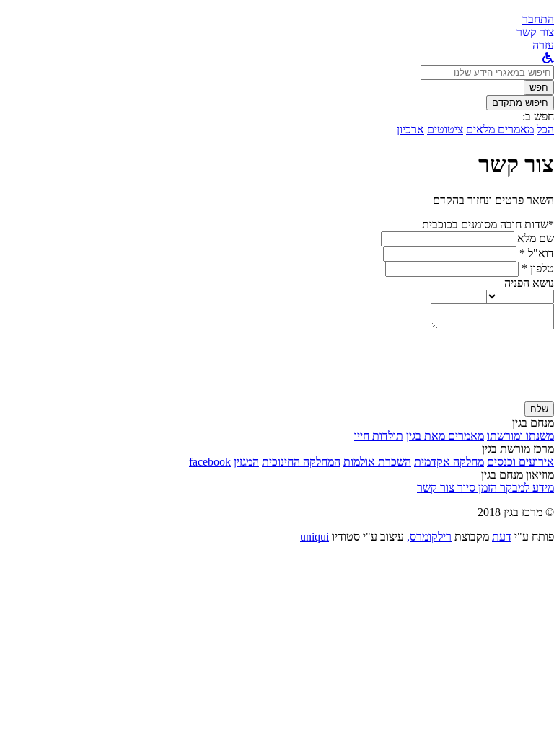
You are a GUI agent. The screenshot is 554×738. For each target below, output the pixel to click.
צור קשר (435, 487)
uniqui (314, 536)
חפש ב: (538, 116)
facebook (210, 461)
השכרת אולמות (377, 461)
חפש (538, 87)
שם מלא (535, 238)
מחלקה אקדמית (449, 461)
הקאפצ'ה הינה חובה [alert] (510, 394)
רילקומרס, (429, 536)
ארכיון (410, 129)
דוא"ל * (536, 253)
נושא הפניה (529, 283)
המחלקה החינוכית (301, 461)
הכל (545, 129)
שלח (539, 409)
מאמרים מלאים (500, 129)
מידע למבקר (525, 487)
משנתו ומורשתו (520, 436)
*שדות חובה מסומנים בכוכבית (488, 224)
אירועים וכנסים (520, 461)
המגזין (246, 461)
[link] (535, 32)
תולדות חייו (378, 436)
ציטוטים (445, 129)
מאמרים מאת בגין (445, 436)
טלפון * (538, 268)
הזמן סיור (475, 487)
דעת (501, 536)
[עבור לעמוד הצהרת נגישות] (548, 58)
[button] (538, 19)
